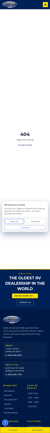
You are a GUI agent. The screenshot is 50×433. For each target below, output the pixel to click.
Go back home (25, 145)
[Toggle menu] (45, 4)
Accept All (35, 221)
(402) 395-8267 (15, 355)
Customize (25, 227)
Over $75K (32, 406)
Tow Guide (8, 408)
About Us (8, 426)
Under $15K (33, 393)
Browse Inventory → (25, 296)
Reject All (14, 221)
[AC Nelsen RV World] (10, 4)
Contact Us (25, 302)
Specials (7, 404)
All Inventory (9, 391)
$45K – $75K (33, 402)
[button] (5, 422)
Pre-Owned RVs (10, 399)
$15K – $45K (33, 397)
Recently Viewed (11, 412)
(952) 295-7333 (15, 374)
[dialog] (25, 216)
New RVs (8, 395)
